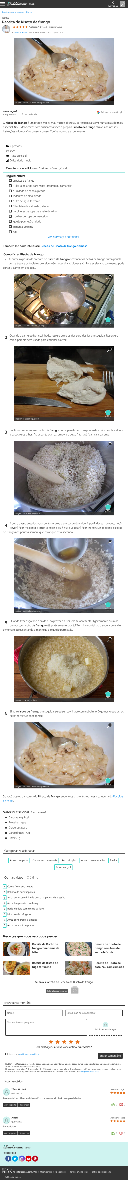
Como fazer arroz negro (20, 886)
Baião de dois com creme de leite (25, 908)
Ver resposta (10, 1105)
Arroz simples (69, 860)
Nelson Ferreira (21, 32)
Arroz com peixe (19, 860)
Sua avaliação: (44, 1047)
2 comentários (56, 27)
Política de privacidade (101, 1172)
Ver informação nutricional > (64, 236)
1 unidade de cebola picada (29, 191)
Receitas (6, 12)
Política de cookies (13, 1177)
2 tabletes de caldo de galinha (31, 206)
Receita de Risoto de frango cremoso (63, 246)
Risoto (29, 12)
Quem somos (46, 1172)
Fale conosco (60, 1172)
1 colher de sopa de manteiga (30, 216)
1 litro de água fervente (26, 201)
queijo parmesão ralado (27, 221)
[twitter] (15, 1159)
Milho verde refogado (19, 914)
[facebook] (8, 1159)
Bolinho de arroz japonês (21, 892)
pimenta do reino (23, 226)
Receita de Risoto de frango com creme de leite (45, 948)
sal (15, 232)
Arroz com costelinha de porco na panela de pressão (36, 897)
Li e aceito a (23, 1054)
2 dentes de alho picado (27, 196)
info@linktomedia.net (89, 1071)
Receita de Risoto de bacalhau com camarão (109, 965)
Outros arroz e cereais (44, 860)
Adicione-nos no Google (111, 112)
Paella (113, 860)
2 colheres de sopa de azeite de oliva (35, 211)
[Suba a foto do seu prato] (74, 990)
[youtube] (29, 1159)
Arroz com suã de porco (20, 925)
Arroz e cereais (17, 12)
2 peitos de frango (23, 180)
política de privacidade (29, 1054)
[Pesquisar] (123, 4)
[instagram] (22, 1159)
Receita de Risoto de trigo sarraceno (45, 965)
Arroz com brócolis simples (22, 920)
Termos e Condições (79, 1172)
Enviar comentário (110, 1055)
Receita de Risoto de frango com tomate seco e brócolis (108, 948)
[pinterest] (35, 1159)
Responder (24, 1105)
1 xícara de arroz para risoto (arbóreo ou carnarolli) (42, 186)
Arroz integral (63, 867)
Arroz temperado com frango (23, 903)
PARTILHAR (113, 6)
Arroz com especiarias (93, 860)
